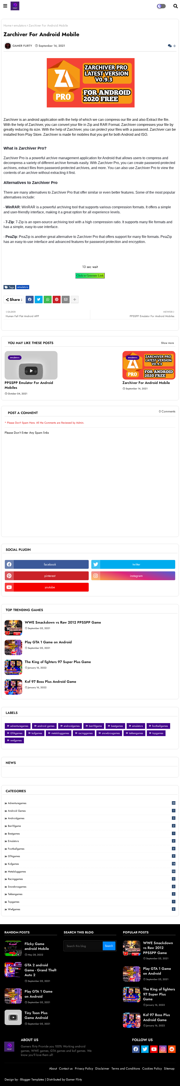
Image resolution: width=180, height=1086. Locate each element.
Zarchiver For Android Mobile (146, 382)
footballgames (160, 726)
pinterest (49, 576)
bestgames (117, 726)
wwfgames (16, 740)
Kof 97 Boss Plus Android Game (50, 681)
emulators (20, 25)
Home (7, 25)
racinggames (85, 733)
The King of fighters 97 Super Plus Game (58, 662)
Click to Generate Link (90, 275)
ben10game (95, 726)
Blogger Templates (32, 1079)
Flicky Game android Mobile (37, 946)
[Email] (66, 299)
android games (46, 726)
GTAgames (16, 733)
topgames (157, 733)
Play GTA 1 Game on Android (48, 642)
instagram (136, 576)
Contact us (66, 1068)
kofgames (37, 733)
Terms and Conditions (126, 1068)
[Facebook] (30, 299)
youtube (50, 587)
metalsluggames (60, 733)
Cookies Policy (152, 1068)
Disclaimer (102, 1068)
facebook (50, 564)
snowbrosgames (111, 733)
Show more (167, 343)
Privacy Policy (84, 1068)
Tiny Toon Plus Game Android (36, 1015)
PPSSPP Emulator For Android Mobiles (29, 385)
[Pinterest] (57, 299)
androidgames (72, 726)
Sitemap (169, 1068)
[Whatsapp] (48, 299)
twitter (136, 564)
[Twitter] (39, 299)
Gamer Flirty (74, 1079)
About (53, 1068)
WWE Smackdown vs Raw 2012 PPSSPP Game (63, 622)
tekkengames (136, 733)
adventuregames (19, 726)
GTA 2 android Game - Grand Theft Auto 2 (40, 970)
